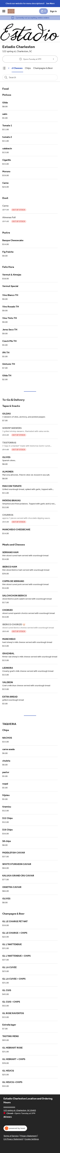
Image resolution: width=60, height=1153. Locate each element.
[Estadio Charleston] (11, 11)
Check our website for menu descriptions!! (25, 3)
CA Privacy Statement (13, 1139)
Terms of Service (11, 1136)
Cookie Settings (32, 1139)
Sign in (53, 11)
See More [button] (50, 3)
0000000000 (9, 1107)
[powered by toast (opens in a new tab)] (15, 1128)
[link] (12, 68)
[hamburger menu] (3, 11)
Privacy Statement (28, 1136)
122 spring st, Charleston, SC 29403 (19, 1110)
